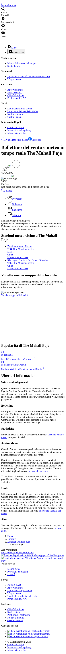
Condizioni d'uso (15, 127)
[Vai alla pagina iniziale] (1, 2)
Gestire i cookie (15, 117)
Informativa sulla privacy (19, 130)
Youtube (44, 636)
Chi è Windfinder (15, 95)
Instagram (45, 633)
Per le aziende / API (17, 98)
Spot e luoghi (13, 66)
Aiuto (14, 47)
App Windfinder (15, 89)
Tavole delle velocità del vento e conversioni (28, 76)
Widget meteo (14, 79)
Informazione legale (17, 133)
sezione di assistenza (39, 471)
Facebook (36, 139)
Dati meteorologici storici (19, 108)
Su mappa (7, 190)
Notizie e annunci (15, 114)
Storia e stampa (14, 92)
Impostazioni (18, 52)
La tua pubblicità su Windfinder (22, 111)
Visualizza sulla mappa (17, 139)
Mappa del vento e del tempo (21, 63)
